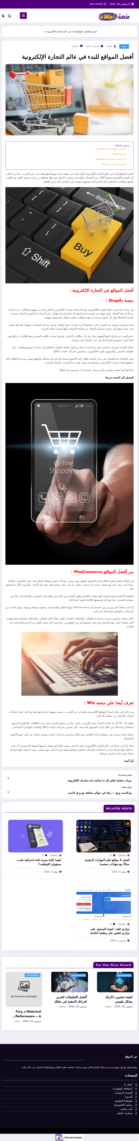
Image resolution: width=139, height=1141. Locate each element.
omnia (122, 855)
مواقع (124, 46)
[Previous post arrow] (8, 778)
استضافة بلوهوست (122, 1088)
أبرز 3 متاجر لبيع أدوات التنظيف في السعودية (72, 999)
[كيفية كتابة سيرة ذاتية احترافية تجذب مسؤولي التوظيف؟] (35, 836)
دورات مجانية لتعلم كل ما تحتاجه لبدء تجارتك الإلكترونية (100, 780)
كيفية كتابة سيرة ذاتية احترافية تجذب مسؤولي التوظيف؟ (39, 862)
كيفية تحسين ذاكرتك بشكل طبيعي (28, 999)
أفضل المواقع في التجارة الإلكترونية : (109, 148)
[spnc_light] (4, 16)
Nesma (109, 46)
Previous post (125, 775)
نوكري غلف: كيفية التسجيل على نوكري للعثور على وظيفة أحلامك (109, 931)
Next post (127, 787)
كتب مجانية (126, 1109)
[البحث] (9, 16)
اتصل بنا (128, 1084)
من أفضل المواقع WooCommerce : (109, 159)
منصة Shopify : (117, 154)
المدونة (128, 1096)
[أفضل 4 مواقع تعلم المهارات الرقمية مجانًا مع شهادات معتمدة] (103, 836)
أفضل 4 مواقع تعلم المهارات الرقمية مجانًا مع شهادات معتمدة (107, 862)
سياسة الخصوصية (123, 1105)
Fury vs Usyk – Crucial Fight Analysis (117, 1013)
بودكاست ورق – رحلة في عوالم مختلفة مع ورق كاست (100, 793)
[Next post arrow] (8, 792)
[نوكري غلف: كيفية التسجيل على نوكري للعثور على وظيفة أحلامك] (103, 904)
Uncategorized (33, 975)
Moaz (109, 1021)
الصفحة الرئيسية (123, 1092)
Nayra (64, 1006)
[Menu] (23, 15)
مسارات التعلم (124, 1113)
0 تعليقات (75, 46)
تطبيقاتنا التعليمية (123, 1101)
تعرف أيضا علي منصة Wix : (112, 164)
